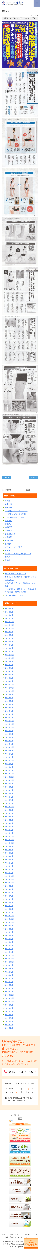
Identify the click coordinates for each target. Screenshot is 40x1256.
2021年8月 (9, 751)
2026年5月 (9, 612)
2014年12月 (9, 955)
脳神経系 (8, 544)
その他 (7, 501)
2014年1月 (9, 992)
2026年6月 (9, 609)
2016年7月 (9, 893)
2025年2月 (9, 648)
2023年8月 (9, 698)
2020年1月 (9, 770)
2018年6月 (9, 817)
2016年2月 (9, 909)
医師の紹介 (12, 1234)
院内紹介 (13, 1237)
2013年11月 (9, 998)
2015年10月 (9, 922)
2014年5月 (9, 978)
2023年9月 (9, 694)
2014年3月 (9, 985)
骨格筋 (7, 560)
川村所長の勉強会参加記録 (15, 514)
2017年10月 (9, 843)
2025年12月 (9, 622)
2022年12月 (9, 721)
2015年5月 (9, 939)
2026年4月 (9, 615)
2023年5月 (9, 708)
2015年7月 (9, 932)
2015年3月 (9, 945)
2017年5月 (9, 860)
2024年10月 (9, 658)
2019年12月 (9, 774)
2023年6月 (9, 704)
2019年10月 (9, 780)
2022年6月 (9, 737)
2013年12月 (9, 995)
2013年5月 (9, 1018)
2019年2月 (9, 803)
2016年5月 (9, 899)
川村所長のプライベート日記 (16, 511)
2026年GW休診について (14, 595)
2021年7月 (9, 754)
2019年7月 (9, 790)
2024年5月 (9, 671)
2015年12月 (9, 916)
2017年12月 (9, 836)
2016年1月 (9, 912)
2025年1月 (9, 652)
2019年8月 (9, 787)
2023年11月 (9, 688)
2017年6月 (9, 856)
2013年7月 (9, 1011)
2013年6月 (9, 1015)
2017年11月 (9, 840)
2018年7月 (9, 813)
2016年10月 (9, 883)
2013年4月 (9, 1021)
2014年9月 (9, 965)
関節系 (7, 557)
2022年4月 (9, 744)
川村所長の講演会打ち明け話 (16, 517)
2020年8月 (9, 764)
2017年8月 (9, 850)
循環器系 (8, 521)
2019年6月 (9, 794)
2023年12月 (9, 685)
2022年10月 (9, 727)
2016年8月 (9, 889)
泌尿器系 (8, 527)
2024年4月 (9, 675)
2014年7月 (9, 972)
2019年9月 (9, 784)
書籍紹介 (8, 524)
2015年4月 (9, 942)
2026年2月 (9, 618)
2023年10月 (9, 691)
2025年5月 (9, 638)
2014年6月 (9, 975)
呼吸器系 (8, 507)
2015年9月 (9, 926)
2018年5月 (9, 820)
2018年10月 (9, 807)
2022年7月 (9, 734)
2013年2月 (9, 1028)
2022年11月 (9, 724)
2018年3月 (9, 826)
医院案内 (20, 1234)
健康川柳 (8, 504)
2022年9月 (9, 731)
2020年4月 (9, 767)
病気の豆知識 (10, 534)
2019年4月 (9, 797)
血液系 (7, 550)
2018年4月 (9, 823)
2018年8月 (9, 810)
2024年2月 (9, 681)
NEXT (33, 477)
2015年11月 (9, 919)
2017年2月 (9, 869)
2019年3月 (9, 800)
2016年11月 (9, 879)
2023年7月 (9, 701)
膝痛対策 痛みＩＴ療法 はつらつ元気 (20, 18)
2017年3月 (9, 866)
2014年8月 (9, 969)
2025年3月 (9, 645)
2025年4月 (9, 642)
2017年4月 (9, 863)
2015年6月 (9, 935)
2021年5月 (9, 757)
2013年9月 (9, 1005)
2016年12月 (9, 876)
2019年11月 (9, 777)
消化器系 (8, 531)
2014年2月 (9, 988)
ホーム (4, 1234)
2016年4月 (9, 903)
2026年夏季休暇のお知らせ (15, 574)
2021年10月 (9, 747)
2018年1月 (9, 833)
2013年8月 (9, 1008)
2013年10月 (9, 1002)
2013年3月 (9, 1025)
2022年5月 (9, 741)
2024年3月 (9, 678)
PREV (7, 477)
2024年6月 (9, 668)
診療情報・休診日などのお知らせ (18, 554)
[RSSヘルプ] (12, 1122)
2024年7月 (9, 665)
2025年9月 (9, 632)
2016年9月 (9, 886)
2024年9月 (9, 661)
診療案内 (28, 1234)
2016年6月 (9, 896)
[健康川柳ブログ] (20, 1202)
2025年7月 (9, 635)
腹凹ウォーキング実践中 (14, 547)
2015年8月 (9, 929)
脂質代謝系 (9, 541)
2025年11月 (9, 625)
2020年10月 (9, 760)
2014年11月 (9, 959)
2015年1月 (9, 952)
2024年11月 (9, 655)
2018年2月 (9, 830)
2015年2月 (9, 949)
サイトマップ (22, 1237)
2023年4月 (9, 711)
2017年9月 (9, 846)
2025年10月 (9, 628)
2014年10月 (9, 962)
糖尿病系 (8, 537)
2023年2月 (9, 718)
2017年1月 (9, 873)
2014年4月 (9, 982)
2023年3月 (9, 714)
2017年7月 (9, 853)
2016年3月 (9, 906)
